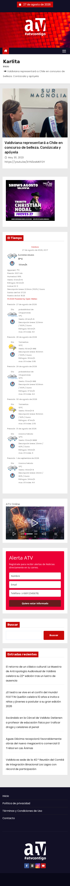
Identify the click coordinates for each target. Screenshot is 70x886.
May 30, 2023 (16, 157)
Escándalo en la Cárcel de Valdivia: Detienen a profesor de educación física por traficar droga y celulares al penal (34, 722)
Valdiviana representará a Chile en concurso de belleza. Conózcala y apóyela (34, 148)
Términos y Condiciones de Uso (22, 811)
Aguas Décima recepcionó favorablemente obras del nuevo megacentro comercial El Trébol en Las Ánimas (34, 743)
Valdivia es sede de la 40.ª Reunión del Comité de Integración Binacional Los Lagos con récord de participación (35, 764)
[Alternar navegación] (64, 51)
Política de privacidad (16, 803)
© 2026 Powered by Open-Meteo (22, 299)
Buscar (12, 624)
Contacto (8, 818)
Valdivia (35, 247)
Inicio (6, 66)
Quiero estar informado (35, 603)
